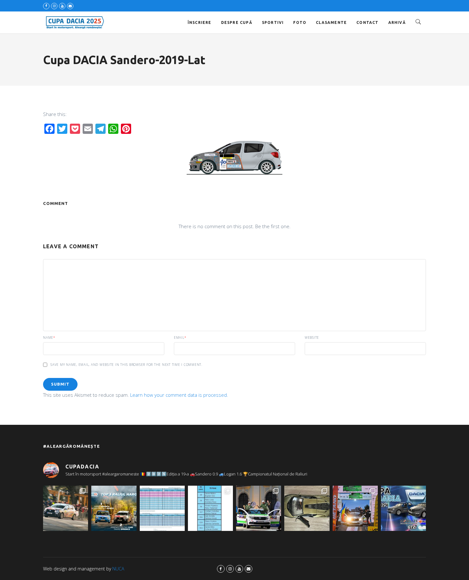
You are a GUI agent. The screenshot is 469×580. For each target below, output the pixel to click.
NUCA (118, 569)
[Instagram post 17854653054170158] (403, 508)
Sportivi (273, 22)
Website (312, 337)
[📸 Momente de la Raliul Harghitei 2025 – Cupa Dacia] (65, 508)
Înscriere (200, 22)
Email (180, 337)
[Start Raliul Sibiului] (258, 508)
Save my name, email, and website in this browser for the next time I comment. (126, 364)
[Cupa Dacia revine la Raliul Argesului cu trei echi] (355, 508)
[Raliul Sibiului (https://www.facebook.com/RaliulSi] (306, 508)
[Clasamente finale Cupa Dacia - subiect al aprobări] (162, 508)
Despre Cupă (236, 22)
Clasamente (331, 22)
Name (49, 337)
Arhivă (397, 22)
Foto (299, 22)
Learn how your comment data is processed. (179, 395)
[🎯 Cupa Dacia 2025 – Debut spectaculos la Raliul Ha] (113, 508)
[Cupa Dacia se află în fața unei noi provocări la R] (210, 508)
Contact (367, 22)
